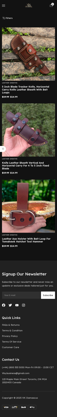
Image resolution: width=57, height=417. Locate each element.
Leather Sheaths (9, 83)
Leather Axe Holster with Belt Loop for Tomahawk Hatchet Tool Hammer (26, 240)
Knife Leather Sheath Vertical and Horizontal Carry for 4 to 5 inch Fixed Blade (25, 165)
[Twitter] (10, 305)
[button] (3, 5)
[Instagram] (23, 305)
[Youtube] (17, 305)
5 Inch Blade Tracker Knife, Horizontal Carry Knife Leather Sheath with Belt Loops (25, 89)
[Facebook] (3, 305)
